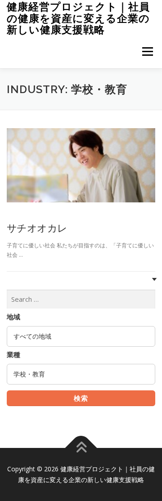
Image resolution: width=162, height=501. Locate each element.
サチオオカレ (37, 227)
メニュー (147, 51)
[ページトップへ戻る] (81, 448)
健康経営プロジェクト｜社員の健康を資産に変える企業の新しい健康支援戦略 (78, 18)
